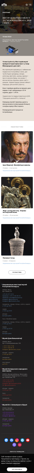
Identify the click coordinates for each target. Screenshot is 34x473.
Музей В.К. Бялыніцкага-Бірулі (14, 405)
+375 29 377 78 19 (8, 294)
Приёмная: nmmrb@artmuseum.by (12, 297)
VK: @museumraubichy (9, 385)
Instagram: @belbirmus (8, 416)
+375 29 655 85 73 (8, 382)
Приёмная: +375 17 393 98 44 (11, 296)
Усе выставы (17, 272)
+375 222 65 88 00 (8, 412)
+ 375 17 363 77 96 (8, 346)
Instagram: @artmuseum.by (10, 299)
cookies (19, 456)
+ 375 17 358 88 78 (8, 347)
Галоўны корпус (15, 41)
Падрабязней (8, 170)
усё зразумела (17, 469)
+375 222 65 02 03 (8, 414)
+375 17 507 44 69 (8, 380)
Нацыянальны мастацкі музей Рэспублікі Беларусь (14, 285)
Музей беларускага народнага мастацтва (14, 370)
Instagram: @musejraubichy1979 (11, 383)
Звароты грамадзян (17, 451)
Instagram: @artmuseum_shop (11, 301)
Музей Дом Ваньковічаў (12, 338)
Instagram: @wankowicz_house (11, 349)
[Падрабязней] (17, 152)
